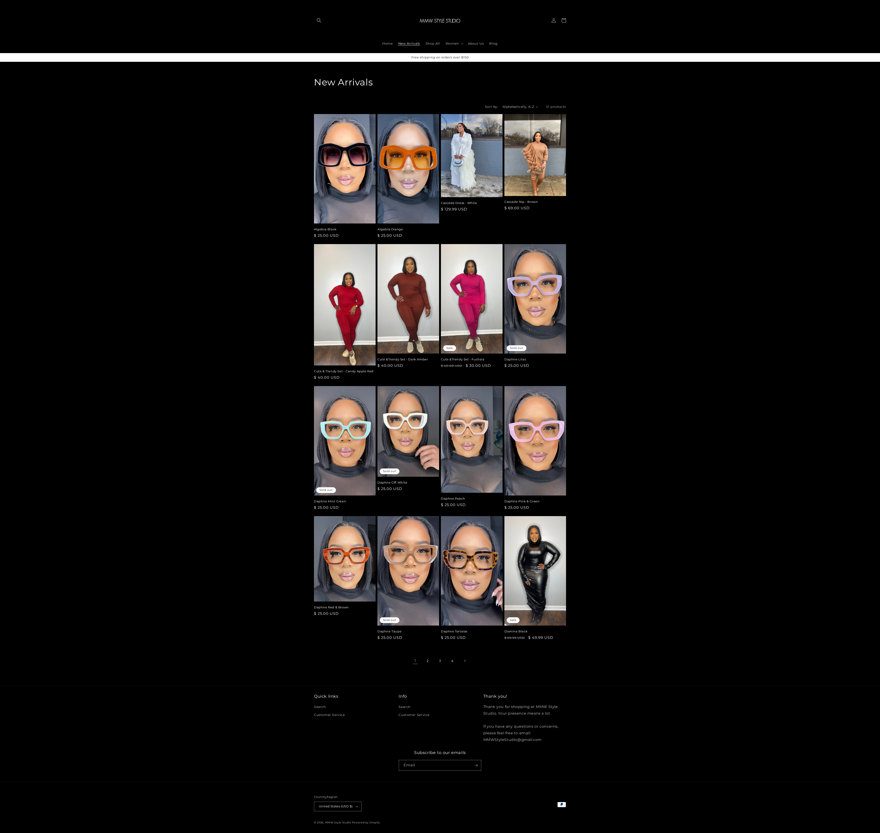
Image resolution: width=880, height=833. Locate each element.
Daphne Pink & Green (521, 501)
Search (320, 707)
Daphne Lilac (515, 359)
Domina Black (516, 631)
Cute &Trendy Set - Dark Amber (402, 359)
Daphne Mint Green (330, 501)
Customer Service (329, 715)
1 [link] (415, 661)
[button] (319, 20)
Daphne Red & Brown (331, 607)
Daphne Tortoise (454, 631)
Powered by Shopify (366, 822)
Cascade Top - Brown (521, 202)
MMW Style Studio (338, 822)
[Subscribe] (476, 765)
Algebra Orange (390, 229)
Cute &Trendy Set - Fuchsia (462, 359)
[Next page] (465, 661)
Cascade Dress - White (459, 203)
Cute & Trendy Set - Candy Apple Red (344, 371)
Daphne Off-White (392, 482)
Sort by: (491, 107)
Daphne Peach (453, 498)
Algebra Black (325, 229)
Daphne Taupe (389, 631)
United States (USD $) (335, 806)
